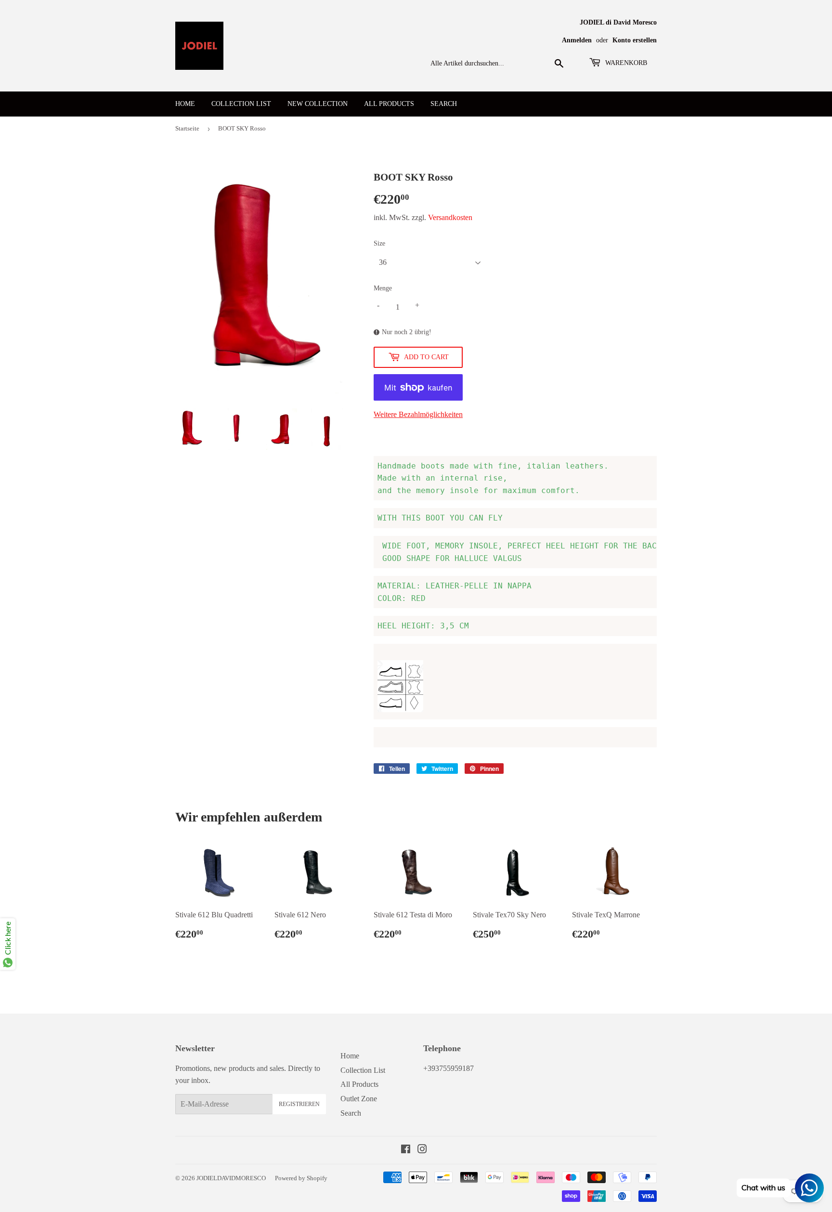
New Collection (317, 103)
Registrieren (299, 1104)
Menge (383, 288)
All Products (389, 103)
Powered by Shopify (301, 1178)
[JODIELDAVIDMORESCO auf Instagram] (422, 1150)
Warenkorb (625, 62)
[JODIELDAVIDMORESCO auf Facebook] (406, 1150)
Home (185, 103)
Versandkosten (450, 217)
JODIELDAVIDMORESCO (231, 1178)
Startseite (187, 128)
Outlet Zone (358, 1099)
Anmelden (577, 40)
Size (379, 243)
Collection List (241, 103)
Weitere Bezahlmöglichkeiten (418, 414)
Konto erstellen (634, 40)
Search (443, 103)
